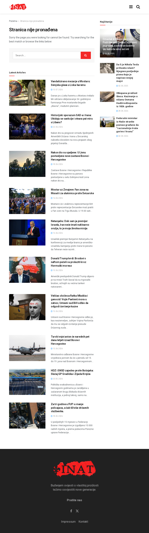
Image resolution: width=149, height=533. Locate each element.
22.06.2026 (58, 127)
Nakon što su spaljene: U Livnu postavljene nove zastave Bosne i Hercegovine (70, 156)
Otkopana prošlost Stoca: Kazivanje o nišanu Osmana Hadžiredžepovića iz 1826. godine (127, 100)
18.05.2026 (58, 416)
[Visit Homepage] (18, 7)
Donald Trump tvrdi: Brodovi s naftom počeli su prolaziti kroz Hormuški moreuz (68, 262)
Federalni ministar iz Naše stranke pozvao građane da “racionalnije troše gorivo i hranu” (127, 125)
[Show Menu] (131, 7)
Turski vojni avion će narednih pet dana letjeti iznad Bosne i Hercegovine (70, 340)
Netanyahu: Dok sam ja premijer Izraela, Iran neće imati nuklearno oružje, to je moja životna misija (70, 225)
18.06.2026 (58, 164)
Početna (13, 21)
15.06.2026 (58, 233)
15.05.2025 (109, 54)
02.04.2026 (123, 136)
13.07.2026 (58, 90)
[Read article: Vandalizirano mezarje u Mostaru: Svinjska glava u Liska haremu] (27, 93)
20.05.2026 (58, 379)
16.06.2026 (58, 198)
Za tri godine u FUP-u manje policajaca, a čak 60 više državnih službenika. (70, 408)
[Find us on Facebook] (71, 511)
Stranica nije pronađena (32, 21)
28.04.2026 (123, 111)
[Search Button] (138, 7)
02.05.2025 (123, 86)
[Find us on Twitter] (77, 511)
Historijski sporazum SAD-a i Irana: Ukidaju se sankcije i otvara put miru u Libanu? (72, 119)
